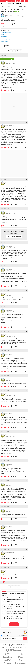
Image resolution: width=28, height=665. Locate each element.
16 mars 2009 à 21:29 (10, 485)
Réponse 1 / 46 (5, 56)
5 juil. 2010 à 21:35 (20, 16)
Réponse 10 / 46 (5, 351)
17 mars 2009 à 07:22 (10, 554)
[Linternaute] (7, 657)
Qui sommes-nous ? (6, 644)
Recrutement (23, 644)
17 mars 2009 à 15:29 (10, 184)
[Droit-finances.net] (20, 657)
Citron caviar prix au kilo (7, 38)
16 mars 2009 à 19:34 (10, 311)
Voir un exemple (23, 635)
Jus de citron (4, 41)
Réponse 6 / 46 (5, 265)
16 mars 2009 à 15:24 (10, 63)
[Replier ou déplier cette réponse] (26, 56)
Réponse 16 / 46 (5, 480)
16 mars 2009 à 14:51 (10, 127)
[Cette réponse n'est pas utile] (16, 90)
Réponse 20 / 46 (5, 567)
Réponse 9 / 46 (5, 331)
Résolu (17, 11)
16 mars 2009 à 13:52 (10, 395)
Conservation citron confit (8, 40)
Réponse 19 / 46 (5, 549)
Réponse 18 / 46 (5, 523)
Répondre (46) (6, 23)
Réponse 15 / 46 (5, 460)
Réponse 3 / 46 (5, 179)
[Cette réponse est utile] (11, 90)
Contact (13, 644)
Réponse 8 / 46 (5, 306)
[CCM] (7, 654)
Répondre (7, 582)
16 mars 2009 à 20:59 (10, 436)
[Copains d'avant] (7, 660)
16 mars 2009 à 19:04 (10, 295)
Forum (5, 3)
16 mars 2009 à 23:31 (10, 528)
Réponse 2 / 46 (5, 122)
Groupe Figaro (12, 647)
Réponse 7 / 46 (5, 290)
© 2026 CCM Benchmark (21, 647)
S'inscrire (14, 624)
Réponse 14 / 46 (5, 431)
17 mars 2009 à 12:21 (10, 355)
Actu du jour (5, 635)
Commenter (6, 90)
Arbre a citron (4, 36)
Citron (2, 34)
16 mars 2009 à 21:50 (10, 336)
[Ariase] (7, 663)
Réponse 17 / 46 (5, 506)
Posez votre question (19, 23)
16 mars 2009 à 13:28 (10, 270)
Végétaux (18, 3)
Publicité (18, 644)
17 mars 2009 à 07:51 (10, 572)
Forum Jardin (11, 3)
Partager (5, 27)
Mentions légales (5, 647)
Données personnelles (6, 645)
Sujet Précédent (6, 6)
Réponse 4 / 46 (5, 208)
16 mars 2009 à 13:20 (10, 247)
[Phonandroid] (20, 663)
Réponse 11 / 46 (5, 375)
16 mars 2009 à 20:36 (10, 415)
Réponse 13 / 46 (5, 410)
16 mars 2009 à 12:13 (10, 380)
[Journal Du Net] (20, 654)
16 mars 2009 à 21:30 (10, 511)
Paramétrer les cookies (16, 645)
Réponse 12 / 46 (5, 390)
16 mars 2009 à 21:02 (10, 465)
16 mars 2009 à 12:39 (10, 213)
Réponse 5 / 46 (5, 242)
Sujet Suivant (22, 6)
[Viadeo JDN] (20, 660)
